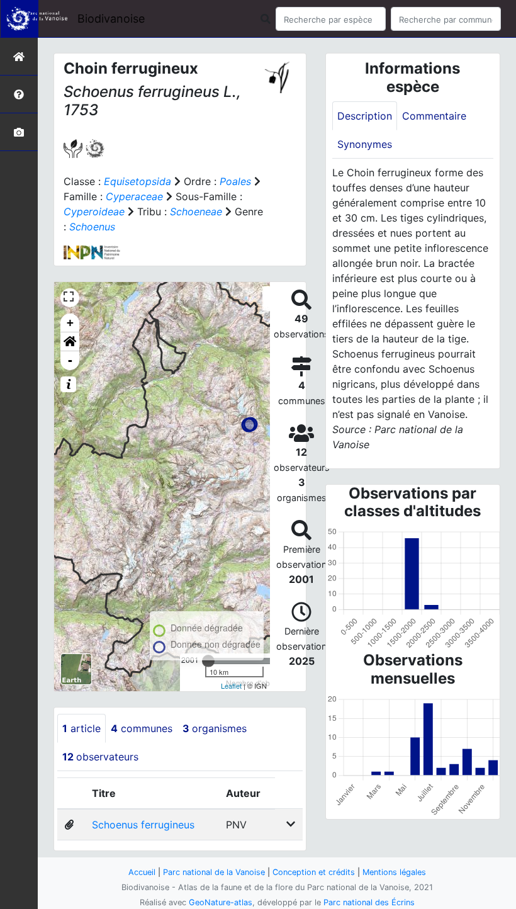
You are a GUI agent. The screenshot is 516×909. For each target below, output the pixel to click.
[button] (69, 341)
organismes (214, 728)
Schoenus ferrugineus (143, 824)
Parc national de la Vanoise (214, 872)
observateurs (100, 756)
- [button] (70, 360)
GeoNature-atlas (220, 902)
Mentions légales (394, 872)
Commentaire (434, 116)
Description (364, 116)
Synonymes (364, 144)
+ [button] (70, 322)
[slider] (208, 661)
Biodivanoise (111, 18)
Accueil (141, 872)
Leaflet (231, 685)
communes (141, 728)
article (81, 728)
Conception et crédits (313, 872)
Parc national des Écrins (369, 902)
